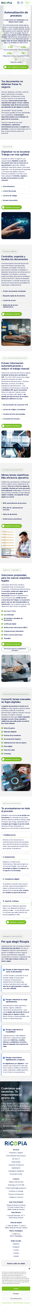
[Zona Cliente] (22, 2)
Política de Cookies (7, 1302)
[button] (29, 1269)
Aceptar (16, 1288)
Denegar (16, 1293)
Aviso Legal (27, 1302)
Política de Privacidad (18, 1302)
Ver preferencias (16, 1298)
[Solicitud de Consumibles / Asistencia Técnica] (18, 2)
